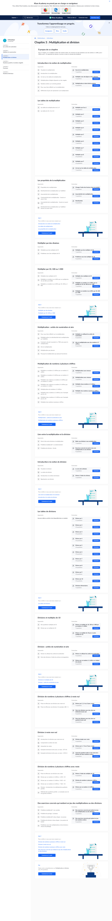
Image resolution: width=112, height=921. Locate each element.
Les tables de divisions (47, 511)
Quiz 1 (39, 218)
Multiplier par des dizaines (48, 243)
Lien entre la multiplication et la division (54, 434)
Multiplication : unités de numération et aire (56, 327)
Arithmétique (50, 38)
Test (39, 865)
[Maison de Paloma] (35, 38)
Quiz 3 (39, 412)
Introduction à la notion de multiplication (54, 63)
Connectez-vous (83, 17)
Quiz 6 (39, 674)
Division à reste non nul (47, 732)
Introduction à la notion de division (52, 462)
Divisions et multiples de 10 (49, 618)
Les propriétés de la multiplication (51, 180)
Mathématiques (41, 38)
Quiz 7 (39, 836)
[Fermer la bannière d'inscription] (109, 22)
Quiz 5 (39, 597)
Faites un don (71, 17)
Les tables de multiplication (49, 101)
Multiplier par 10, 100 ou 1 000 (50, 269)
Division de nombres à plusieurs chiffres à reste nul (59, 697)
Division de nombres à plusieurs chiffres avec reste (58, 767)
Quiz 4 (39, 489)
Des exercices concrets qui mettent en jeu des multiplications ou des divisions (70, 803)
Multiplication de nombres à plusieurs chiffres (56, 364)
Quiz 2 (39, 304)
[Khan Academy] (56, 17)
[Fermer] (109, 1)
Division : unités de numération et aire (53, 647)
